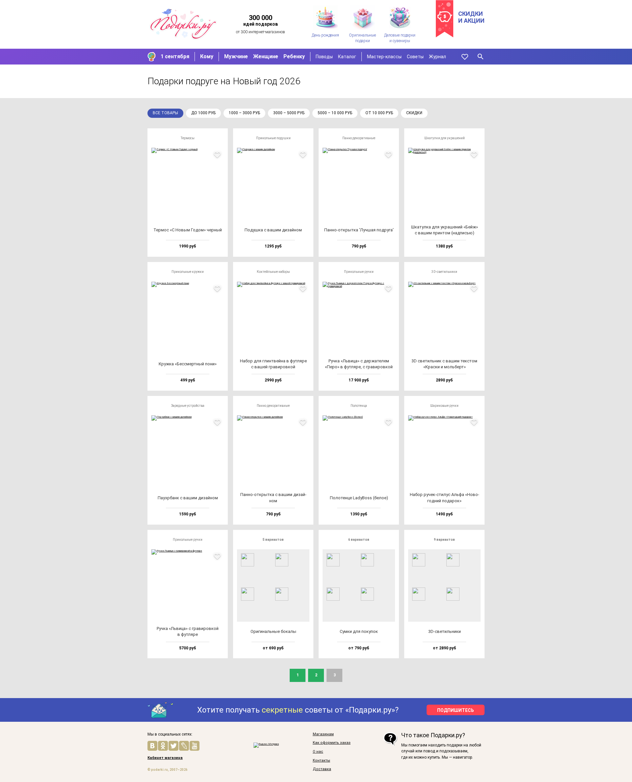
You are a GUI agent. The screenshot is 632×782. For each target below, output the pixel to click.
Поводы (324, 56)
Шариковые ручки (444, 405)
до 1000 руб (203, 113)
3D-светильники (444, 272)
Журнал (437, 56)
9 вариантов (444, 539)
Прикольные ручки (359, 272)
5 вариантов (273, 539)
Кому (206, 56)
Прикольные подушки (273, 138)
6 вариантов (358, 539)
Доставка (322, 769)
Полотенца (359, 405)
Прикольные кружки (187, 272)
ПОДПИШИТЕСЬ (455, 710)
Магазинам (323, 734)
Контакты (321, 761)
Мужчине (236, 56)
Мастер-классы (384, 56)
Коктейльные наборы (273, 272)
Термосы (188, 138)
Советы (415, 56)
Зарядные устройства (187, 405)
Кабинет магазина (165, 758)
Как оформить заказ (332, 743)
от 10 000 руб (379, 113)
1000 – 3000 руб (244, 113)
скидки (414, 113)
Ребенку (294, 56)
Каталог (347, 56)
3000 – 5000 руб (288, 113)
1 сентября (175, 56)
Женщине (265, 56)
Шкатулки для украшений (444, 138)
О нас (318, 752)
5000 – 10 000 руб (335, 113)
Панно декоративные (358, 138)
